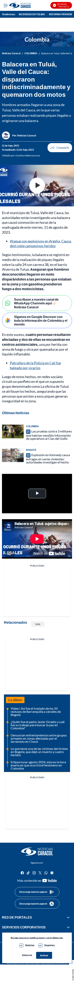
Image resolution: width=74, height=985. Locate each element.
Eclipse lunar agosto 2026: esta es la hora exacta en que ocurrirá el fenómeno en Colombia (38, 765)
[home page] (37, 851)
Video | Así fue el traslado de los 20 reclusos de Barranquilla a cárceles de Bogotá (36, 711)
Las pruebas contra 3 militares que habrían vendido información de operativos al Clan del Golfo (49, 434)
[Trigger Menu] (5, 5)
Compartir (60, 147)
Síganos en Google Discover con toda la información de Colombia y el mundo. (40, 320)
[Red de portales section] (68, 917)
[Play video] (37, 185)
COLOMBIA (30, 53)
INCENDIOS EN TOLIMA (32, 14)
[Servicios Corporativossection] (68, 927)
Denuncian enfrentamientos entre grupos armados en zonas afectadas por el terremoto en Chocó (39, 738)
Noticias (30, 945)
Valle (37, 624)
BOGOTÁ (31, 449)
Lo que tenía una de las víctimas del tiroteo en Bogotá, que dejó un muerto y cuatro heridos (39, 752)
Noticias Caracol (11, 53)
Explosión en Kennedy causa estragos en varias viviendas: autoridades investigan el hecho (48, 458)
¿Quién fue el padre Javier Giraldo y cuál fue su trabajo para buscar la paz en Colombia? (38, 725)
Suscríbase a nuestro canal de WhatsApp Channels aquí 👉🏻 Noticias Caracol (36, 303)
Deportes (49, 945)
